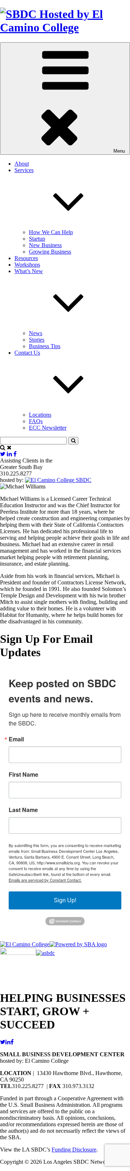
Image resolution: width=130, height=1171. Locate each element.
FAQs (36, 421)
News (35, 333)
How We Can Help (51, 232)
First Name (23, 774)
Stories (36, 340)
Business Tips (44, 346)
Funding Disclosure (74, 1149)
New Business (45, 245)
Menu (119, 151)
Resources (26, 258)
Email (16, 739)
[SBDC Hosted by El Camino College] (65, 27)
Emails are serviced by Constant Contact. (45, 880)
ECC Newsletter (47, 428)
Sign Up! (65, 900)
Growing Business (50, 252)
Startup (37, 239)
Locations (40, 415)
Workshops (27, 265)
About (21, 164)
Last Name (23, 810)
